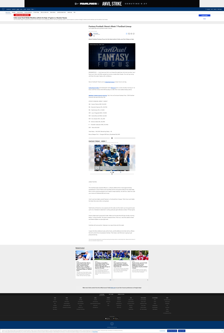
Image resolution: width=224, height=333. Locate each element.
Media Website (155, 309)
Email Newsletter (155, 307)
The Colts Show (95, 301)
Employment (119, 301)
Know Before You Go (167, 299)
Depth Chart (55, 301)
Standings (55, 305)
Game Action (108, 301)
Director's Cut (80, 307)
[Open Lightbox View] (112, 160)
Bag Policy (131, 305)
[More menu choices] (34, 9)
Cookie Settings (162, 330)
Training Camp (131, 309)
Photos (108, 297)
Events (167, 309)
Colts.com (113, 287)
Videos (155, 301)
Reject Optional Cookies (172, 330)
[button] (112, 56)
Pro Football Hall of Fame (167, 313)
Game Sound (95, 305)
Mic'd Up (80, 305)
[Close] (204, 19)
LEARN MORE (204, 15)
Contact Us (119, 299)
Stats (55, 303)
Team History (55, 309)
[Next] (120, 172)
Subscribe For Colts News (67, 307)
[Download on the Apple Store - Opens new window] (108, 319)
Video (81, 297)
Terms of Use (119, 307)
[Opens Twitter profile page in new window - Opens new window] (94, 36)
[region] (112, 331)
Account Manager (143, 299)
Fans (167, 305)
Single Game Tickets (143, 303)
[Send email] (131, 34)
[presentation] (147, 280)
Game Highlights (80, 301)
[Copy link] (134, 34)
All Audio (95, 299)
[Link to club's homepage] (3, 9)
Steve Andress (95, 33)
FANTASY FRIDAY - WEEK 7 (97, 141)
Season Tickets (143, 301)
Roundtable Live (95, 307)
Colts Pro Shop (130, 299)
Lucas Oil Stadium (131, 301)
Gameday (130, 307)
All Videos (80, 299)
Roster (55, 299)
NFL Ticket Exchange (143, 309)
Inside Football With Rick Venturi (95, 303)
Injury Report (55, 307)
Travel (108, 303)
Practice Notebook (67, 303)
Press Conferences (81, 303)
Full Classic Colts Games (80, 309)
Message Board (155, 305)
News (67, 297)
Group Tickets (143, 305)
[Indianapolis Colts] (112, 324)
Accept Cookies (182, 330)
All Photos (108, 299)
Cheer (108, 305)
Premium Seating (143, 307)
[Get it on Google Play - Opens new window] (116, 319)
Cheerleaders (167, 303)
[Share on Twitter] (129, 34)
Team (55, 297)
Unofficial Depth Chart (66, 305)
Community (167, 307)
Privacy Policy (119, 305)
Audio (95, 297)
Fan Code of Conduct (131, 303)
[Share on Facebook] (127, 34)
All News (66, 299)
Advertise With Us (119, 303)
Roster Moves (67, 301)
